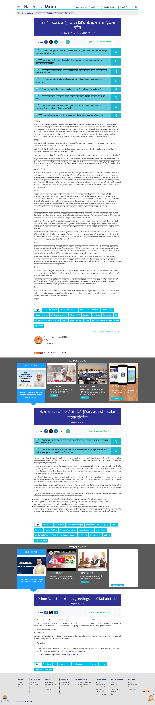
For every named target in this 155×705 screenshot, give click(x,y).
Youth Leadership (86, 529)
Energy (64, 320)
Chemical (86, 315)
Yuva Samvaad (41, 540)
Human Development (68, 309)
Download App (117, 398)
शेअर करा (50, 344)
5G (116, 315)
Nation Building (51, 529)
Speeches (39, 325)
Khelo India (59, 524)
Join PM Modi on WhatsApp (100, 41)
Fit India (38, 529)
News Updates (27, 13)
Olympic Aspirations (68, 529)
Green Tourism (76, 320)
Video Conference (93, 524)
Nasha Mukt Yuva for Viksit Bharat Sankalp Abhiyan (55, 535)
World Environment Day (89, 309)
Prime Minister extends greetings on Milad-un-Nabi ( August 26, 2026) (31, 580)
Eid (55, 664)
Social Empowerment (43, 669)
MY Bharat (83, 535)
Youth (114, 524)
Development (95, 535)
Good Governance (50, 309)
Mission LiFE (75, 315)
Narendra (40, 6)
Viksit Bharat (101, 529)
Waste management (59, 315)
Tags (37, 309)
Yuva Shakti (47, 524)
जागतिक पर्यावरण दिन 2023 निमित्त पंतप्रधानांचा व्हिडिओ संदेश (77, 25)
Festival (94, 664)
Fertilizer (96, 315)
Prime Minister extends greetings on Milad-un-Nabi (77, 599)
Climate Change (41, 315)
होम (18, 13)
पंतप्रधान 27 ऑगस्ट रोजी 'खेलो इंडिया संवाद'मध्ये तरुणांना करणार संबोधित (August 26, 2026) (31, 395)
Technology (107, 315)
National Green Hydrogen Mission (105, 320)
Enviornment (107, 309)
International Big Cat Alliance (47, 320)
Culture (107, 535)
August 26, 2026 (73, 654)
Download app (6, 701)
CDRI (87, 320)
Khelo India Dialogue (75, 524)
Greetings (47, 664)
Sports (106, 524)
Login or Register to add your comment (106, 331)
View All (54, 395)
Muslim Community (81, 664)
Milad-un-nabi (64, 664)
